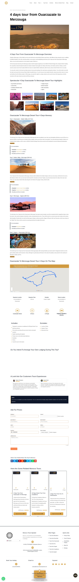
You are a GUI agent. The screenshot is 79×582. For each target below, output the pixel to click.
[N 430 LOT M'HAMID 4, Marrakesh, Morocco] (32, 542)
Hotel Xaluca (19, 151)
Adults (12, 425)
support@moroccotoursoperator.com (39, 573)
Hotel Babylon (19, 149)
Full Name (12, 414)
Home (31, 2)
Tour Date (12, 430)
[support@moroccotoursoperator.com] (39, 571)
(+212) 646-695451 (16, 566)
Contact (71, 2)
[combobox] (61, 416)
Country (41, 414)
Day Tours (45, 2)
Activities (51, 2)
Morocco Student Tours (59, 2)
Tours (39, 2)
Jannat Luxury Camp (21, 188)
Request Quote (14, 448)
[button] (41, 3)
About (35, 2)
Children (41, 425)
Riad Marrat (19, 226)
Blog (67, 2)
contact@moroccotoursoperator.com (39, 566)
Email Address (13, 419)
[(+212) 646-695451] (16, 564)
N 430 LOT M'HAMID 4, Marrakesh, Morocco (32, 544)
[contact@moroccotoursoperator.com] (39, 564)
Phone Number (43, 419)
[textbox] (61, 416)
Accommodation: (15, 146)
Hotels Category (43, 430)
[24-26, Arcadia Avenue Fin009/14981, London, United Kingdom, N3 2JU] (32, 547)
